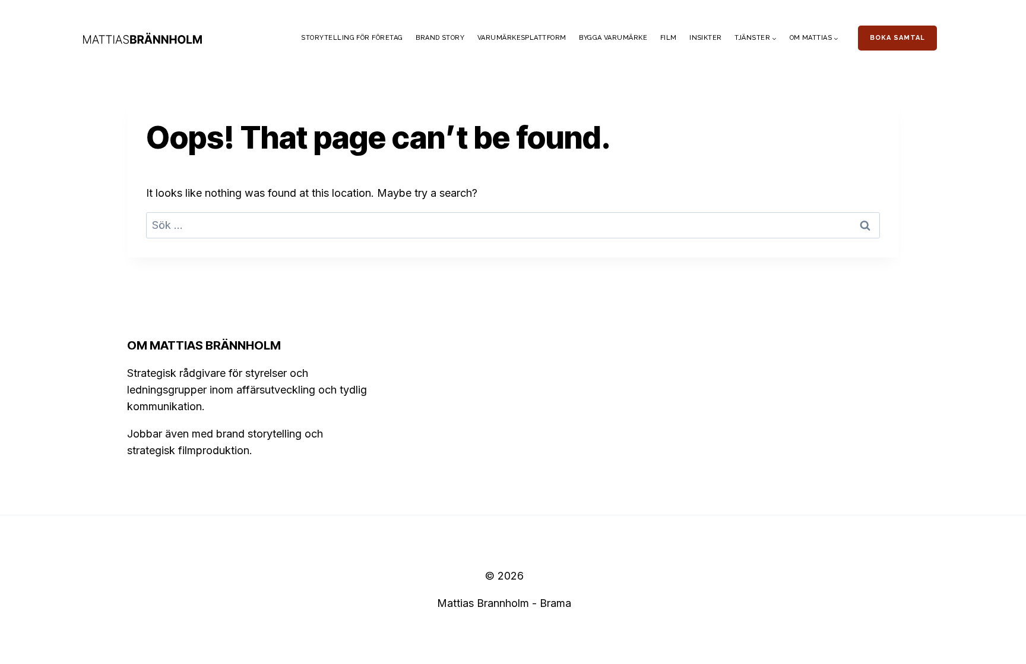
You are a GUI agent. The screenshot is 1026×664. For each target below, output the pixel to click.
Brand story (440, 38)
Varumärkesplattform (521, 38)
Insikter (705, 38)
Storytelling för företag (352, 38)
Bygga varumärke (613, 38)
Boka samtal (897, 38)
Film (668, 38)
